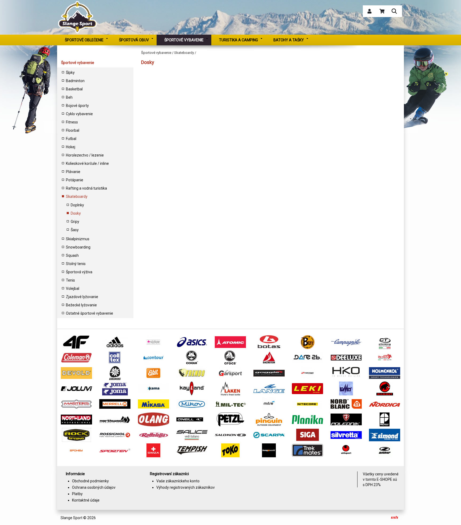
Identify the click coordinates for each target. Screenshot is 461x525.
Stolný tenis (76, 264)
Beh (69, 97)
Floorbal (72, 130)
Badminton (75, 81)
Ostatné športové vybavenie (89, 313)
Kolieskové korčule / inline (87, 163)
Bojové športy (77, 105)
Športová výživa (79, 272)
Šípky (70, 72)
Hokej (70, 147)
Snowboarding (78, 247)
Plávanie (73, 172)
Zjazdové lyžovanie (82, 297)
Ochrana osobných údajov (94, 487)
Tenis (70, 280)
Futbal (71, 139)
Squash (72, 255)
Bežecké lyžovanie (81, 305)
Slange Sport (71, 518)
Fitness (72, 122)
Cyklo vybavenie (79, 114)
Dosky (76, 213)
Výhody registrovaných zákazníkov (185, 487)
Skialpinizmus (77, 239)
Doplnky (77, 205)
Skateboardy (77, 196)
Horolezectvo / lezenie (85, 155)
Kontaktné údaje (86, 500)
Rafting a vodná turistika (86, 188)
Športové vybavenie (77, 63)
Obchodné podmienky (90, 481)
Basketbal (74, 89)
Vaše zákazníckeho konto (178, 481)
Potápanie (74, 180)
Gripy (75, 221)
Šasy (75, 230)
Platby (77, 494)
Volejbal (72, 288)
